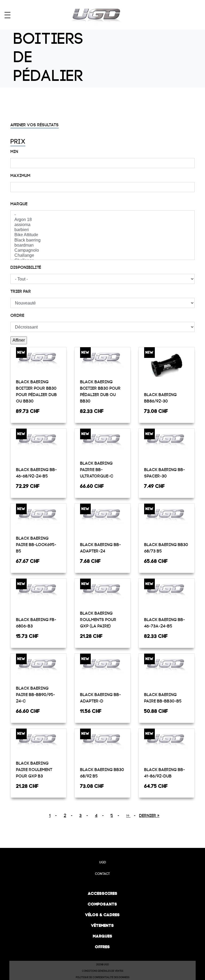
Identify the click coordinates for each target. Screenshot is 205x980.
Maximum (20, 175)
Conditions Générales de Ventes (102, 971)
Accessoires (102, 893)
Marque (18, 203)
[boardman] (102, 245)
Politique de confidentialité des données (102, 977)
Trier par (20, 291)
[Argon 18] (102, 219)
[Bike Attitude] (102, 235)
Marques (102, 936)
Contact (102, 874)
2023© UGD (102, 964)
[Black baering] (102, 240)
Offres (102, 946)
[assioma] (102, 224)
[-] (102, 214)
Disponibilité (25, 267)
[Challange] (102, 255)
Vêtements (102, 925)
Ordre (17, 315)
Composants (102, 904)
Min (14, 151)
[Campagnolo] (102, 250)
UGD (102, 862)
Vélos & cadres (102, 914)
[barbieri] (102, 229)
